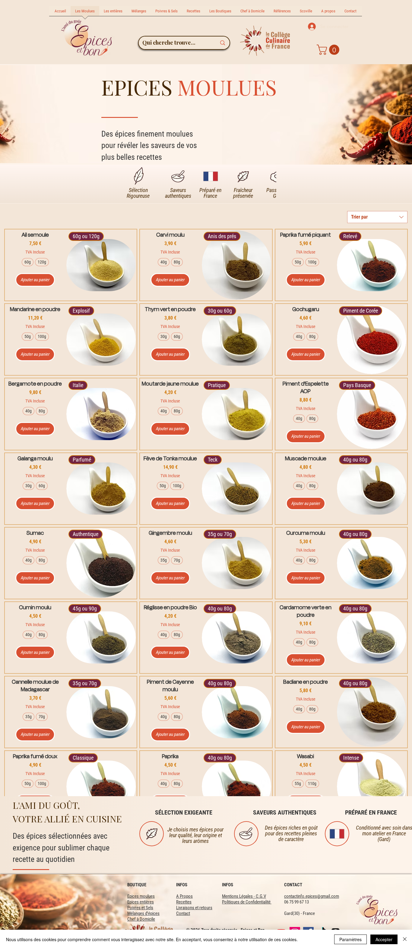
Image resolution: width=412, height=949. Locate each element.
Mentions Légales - (239, 896)
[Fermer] (404, 939)
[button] (329, 50)
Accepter (384, 939)
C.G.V (261, 896)
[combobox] (377, 217)
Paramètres (350, 939)
